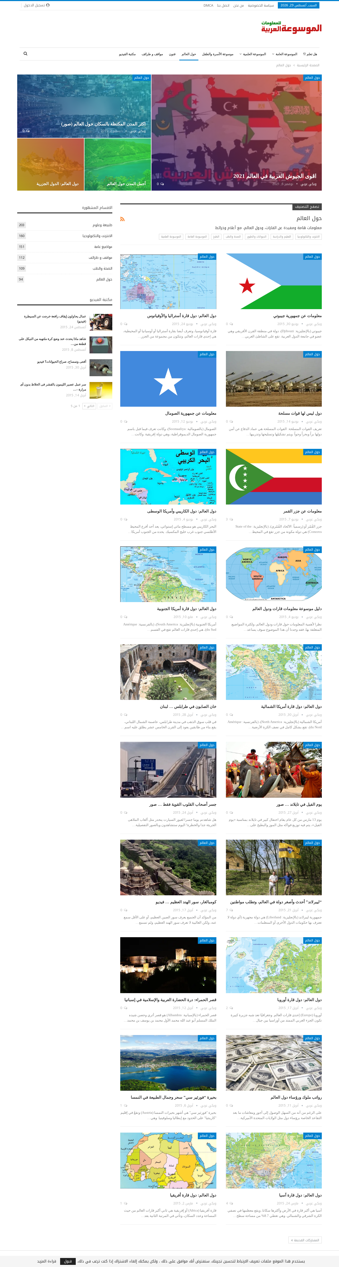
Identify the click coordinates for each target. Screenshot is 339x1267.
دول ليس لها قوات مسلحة (300, 413)
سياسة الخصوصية (261, 5)
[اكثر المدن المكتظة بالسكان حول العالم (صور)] (84, 106)
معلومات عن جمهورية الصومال (190, 413)
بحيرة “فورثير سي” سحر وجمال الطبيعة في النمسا (173, 1097)
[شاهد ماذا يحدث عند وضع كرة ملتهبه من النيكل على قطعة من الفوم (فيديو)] (101, 344)
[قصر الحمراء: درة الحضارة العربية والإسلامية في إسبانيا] (168, 965)
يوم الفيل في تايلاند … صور (299, 804)
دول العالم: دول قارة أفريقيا (193, 1195)
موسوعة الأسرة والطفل (217, 54)
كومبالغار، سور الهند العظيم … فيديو (186, 902)
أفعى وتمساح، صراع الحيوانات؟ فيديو (61, 361)
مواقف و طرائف (152, 54)
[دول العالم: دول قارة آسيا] (274, 1160)
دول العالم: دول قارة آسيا (300, 1195)
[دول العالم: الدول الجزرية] (50, 164)
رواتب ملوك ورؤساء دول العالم (296, 1097)
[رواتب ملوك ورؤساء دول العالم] (274, 1063)
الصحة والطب (233, 236)
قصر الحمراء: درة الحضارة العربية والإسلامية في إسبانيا (170, 1000)
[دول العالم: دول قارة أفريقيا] (168, 1160)
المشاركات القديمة (306, 1240)
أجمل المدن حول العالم (126, 184)
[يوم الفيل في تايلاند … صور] (274, 769)
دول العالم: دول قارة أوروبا (299, 1000)
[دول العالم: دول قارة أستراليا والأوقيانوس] (168, 281)
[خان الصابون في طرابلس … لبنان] (168, 672)
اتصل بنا (223, 5)
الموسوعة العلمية (254, 54)
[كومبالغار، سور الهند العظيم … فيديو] (168, 867)
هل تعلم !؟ (310, 54)
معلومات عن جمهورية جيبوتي (297, 316)
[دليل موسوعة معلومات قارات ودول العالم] (274, 574)
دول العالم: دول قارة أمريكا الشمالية (291, 706)
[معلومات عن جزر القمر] (274, 477)
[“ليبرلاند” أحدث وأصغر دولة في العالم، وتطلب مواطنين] (274, 867)
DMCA (208, 5)
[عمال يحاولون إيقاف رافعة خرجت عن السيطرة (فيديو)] (101, 322)
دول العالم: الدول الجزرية (58, 184)
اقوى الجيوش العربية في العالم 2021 (274, 176)
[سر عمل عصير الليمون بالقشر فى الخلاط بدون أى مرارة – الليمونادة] (101, 390)
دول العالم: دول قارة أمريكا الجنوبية (186, 609)
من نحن (238, 5)
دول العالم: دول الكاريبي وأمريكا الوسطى (181, 511)
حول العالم (189, 54)
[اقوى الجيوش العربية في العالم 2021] (236, 132)
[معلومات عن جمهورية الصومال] (168, 379)
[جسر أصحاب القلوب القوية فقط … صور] (168, 769)
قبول (68, 1261)
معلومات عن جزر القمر (302, 511)
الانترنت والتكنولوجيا (308, 236)
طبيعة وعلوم (102, 225)
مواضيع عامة (103, 246)
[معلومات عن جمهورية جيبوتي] (274, 281)
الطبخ (216, 236)
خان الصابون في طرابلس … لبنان (188, 706)
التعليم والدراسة (282, 236)
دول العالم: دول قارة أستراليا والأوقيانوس (181, 316)
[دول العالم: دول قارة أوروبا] (274, 965)
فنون (172, 54)
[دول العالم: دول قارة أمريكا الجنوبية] (168, 574)
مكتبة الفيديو (127, 54)
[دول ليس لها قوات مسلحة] (274, 379)
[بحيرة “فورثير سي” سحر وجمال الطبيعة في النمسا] (168, 1063)
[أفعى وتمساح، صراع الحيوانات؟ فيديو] (101, 367)
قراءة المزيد (46, 1261)
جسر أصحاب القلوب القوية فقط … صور (182, 804)
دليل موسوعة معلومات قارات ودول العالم (287, 609)
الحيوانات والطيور (256, 236)
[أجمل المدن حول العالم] (118, 164)
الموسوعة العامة (286, 54)
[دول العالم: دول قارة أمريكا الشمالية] (274, 672)
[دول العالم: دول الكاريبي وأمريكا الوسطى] (168, 477)
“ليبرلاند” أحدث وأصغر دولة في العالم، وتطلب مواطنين (276, 902)
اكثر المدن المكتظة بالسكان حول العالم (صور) (103, 123)
